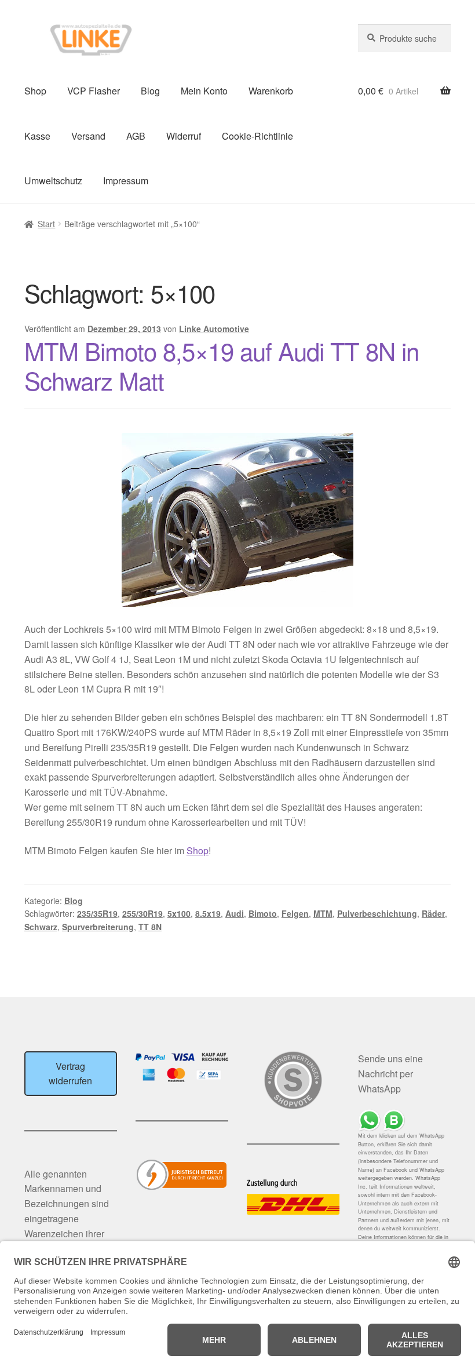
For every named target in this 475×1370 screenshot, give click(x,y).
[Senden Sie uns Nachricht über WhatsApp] (404, 1120)
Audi (234, 913)
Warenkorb (271, 90)
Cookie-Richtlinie (257, 136)
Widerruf (183, 136)
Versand (88, 136)
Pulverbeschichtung (377, 913)
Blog (150, 90)
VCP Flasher (93, 90)
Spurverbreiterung (98, 926)
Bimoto (263, 913)
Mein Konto (204, 90)
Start (46, 223)
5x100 (179, 913)
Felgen (295, 913)
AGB (135, 136)
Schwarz (40, 926)
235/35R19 (97, 913)
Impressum (125, 180)
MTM (322, 913)
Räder (433, 913)
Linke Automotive (214, 328)
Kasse (37, 136)
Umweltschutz (53, 180)
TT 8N (150, 926)
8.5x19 (208, 913)
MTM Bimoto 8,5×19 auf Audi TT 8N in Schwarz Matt (221, 365)
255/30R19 (142, 913)
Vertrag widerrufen (70, 1073)
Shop (35, 90)
